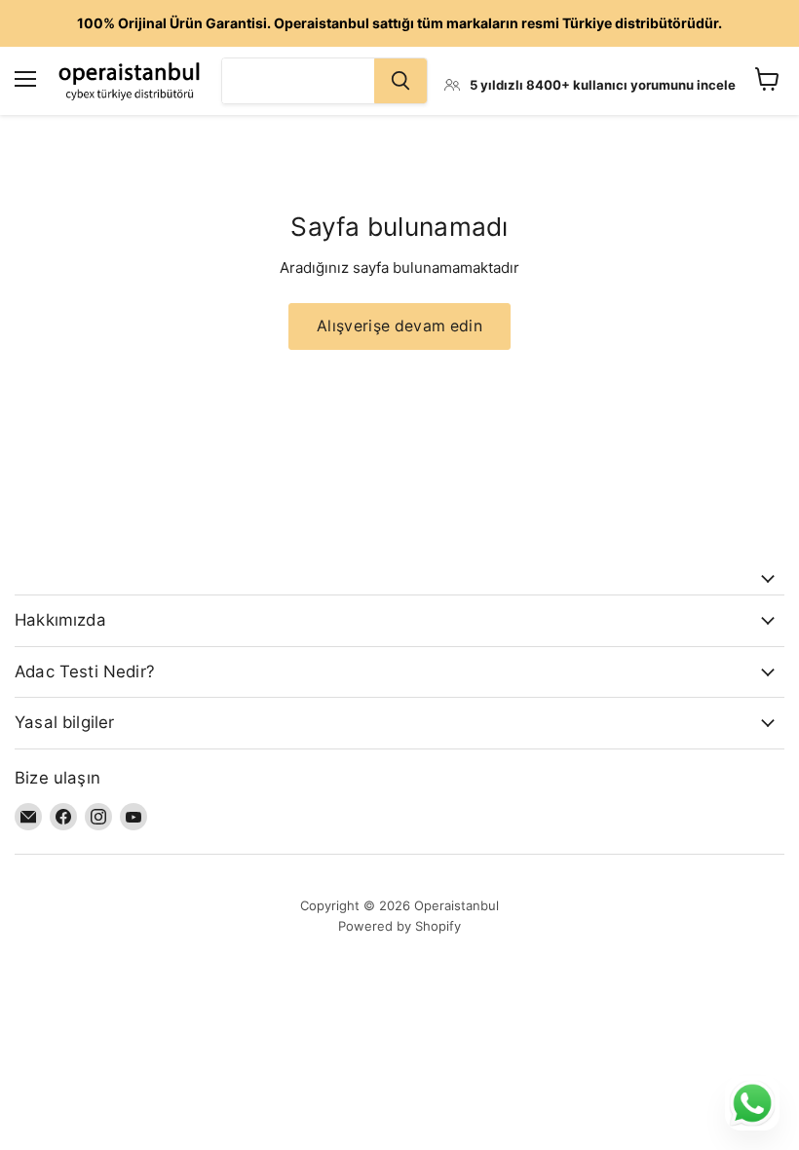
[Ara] (400, 80)
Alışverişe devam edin (399, 326)
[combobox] (298, 80)
